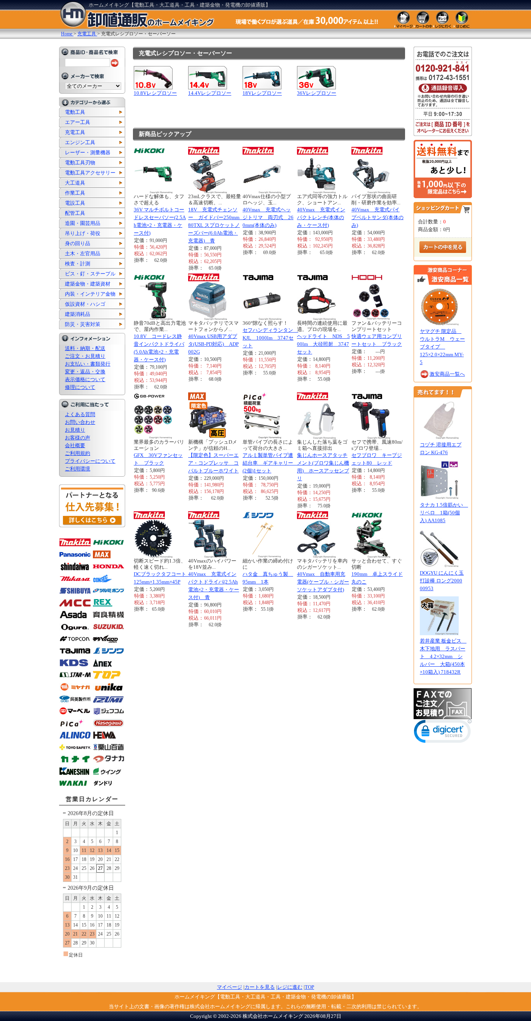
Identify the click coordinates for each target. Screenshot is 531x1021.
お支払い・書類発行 (87, 364)
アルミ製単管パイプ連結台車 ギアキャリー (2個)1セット (270, 463)
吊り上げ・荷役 (82, 233)
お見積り (75, 430)
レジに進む (289, 987)
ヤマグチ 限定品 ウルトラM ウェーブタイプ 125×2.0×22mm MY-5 (442, 346)
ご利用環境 (77, 469)
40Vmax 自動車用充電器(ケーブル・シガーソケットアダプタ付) (323, 581)
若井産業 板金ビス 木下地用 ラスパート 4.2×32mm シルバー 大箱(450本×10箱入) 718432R (443, 656)
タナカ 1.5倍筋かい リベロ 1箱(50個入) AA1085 (444, 512)
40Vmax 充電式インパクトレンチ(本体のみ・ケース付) (321, 217)
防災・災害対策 (82, 324)
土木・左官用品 (82, 253)
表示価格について (85, 379)
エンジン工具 (80, 142)
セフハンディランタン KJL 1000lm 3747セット (270, 337)
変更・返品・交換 (85, 372)
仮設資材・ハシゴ (85, 304)
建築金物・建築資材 (87, 284)
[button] (443, 733)
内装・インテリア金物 (90, 294)
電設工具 (75, 203)
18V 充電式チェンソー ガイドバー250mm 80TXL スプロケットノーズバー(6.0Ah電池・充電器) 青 (216, 225)
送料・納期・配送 (85, 348)
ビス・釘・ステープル (90, 274)
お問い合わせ (80, 422)
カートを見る (260, 987)
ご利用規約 (77, 453)
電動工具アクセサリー (90, 173)
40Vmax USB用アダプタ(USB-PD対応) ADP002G (213, 344)
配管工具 (75, 213)
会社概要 (75, 445)
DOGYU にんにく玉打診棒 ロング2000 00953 (442, 580)
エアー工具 (77, 122)
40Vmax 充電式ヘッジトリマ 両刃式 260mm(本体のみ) (268, 217)
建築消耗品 (77, 314)
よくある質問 (80, 414)
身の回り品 (77, 243)
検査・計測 (77, 264)
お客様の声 (77, 438)
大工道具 (75, 183)
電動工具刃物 (80, 163)
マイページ (229, 987)
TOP (309, 987)
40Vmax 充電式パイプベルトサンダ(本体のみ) (377, 217)
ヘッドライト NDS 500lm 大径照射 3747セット (323, 344)
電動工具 (75, 112)
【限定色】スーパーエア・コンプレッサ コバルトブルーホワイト (213, 463)
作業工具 (75, 193)
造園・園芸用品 (82, 223)
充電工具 (75, 132)
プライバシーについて (90, 461)
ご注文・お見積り (85, 356)
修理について (80, 387)
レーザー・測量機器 (87, 152)
